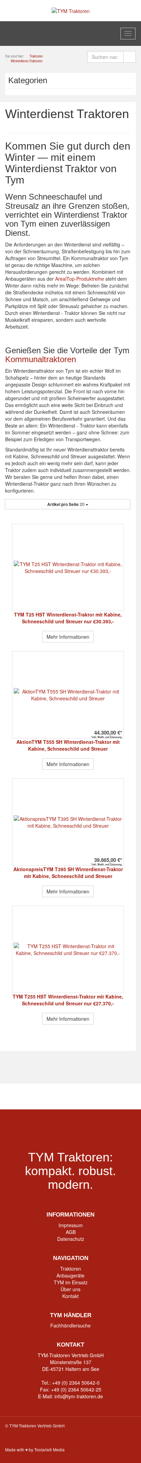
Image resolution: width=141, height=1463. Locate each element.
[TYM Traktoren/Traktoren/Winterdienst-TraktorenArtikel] (128, 127)
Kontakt (70, 1296)
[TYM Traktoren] (71, 10)
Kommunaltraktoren (40, 359)
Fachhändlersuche (70, 1325)
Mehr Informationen (68, 636)
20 (66, 504)
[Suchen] (129, 57)
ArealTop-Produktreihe (79, 278)
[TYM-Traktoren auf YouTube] (71, 1096)
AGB (71, 1232)
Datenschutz (70, 1238)
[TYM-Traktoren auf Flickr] (97, 1096)
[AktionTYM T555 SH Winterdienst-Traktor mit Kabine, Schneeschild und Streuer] (68, 694)
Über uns (70, 1289)
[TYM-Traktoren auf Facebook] (44, 1096)
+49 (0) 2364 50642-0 (76, 1382)
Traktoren (70, 1268)
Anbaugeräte (70, 1275)
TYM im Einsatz (71, 1282)
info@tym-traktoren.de (78, 1396)
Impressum (71, 1225)
